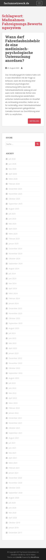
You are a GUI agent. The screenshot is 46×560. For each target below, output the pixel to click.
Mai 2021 (12, 453)
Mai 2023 (12, 343)
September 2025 (15, 204)
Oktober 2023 (14, 318)
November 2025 (15, 194)
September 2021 (15, 433)
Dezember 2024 (15, 248)
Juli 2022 (12, 383)
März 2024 (13, 293)
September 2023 (15, 323)
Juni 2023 (12, 338)
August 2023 (14, 328)
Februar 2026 (14, 184)
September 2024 (15, 263)
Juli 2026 (12, 159)
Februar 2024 (14, 298)
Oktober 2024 (14, 258)
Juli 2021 (12, 443)
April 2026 (13, 174)
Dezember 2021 (15, 418)
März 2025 (13, 233)
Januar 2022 (14, 413)
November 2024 (15, 253)
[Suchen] (37, 144)
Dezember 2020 (15, 478)
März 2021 (13, 463)
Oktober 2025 (14, 199)
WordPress (35, 557)
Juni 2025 (12, 218)
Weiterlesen (34, 121)
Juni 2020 (12, 507)
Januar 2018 (14, 527)
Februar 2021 (14, 468)
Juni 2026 (12, 164)
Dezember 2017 (15, 532)
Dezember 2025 (15, 189)
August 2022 (14, 378)
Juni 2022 (12, 388)
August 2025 (14, 208)
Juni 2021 (12, 448)
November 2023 (15, 313)
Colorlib (18, 557)
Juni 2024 (12, 278)
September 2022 (15, 373)
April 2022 (13, 398)
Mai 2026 (12, 169)
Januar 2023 (14, 353)
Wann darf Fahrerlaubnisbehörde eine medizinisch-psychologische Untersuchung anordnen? (22, 48)
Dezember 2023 (15, 308)
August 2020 (14, 498)
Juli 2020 (12, 502)
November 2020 (15, 483)
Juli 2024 (12, 273)
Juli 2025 (12, 213)
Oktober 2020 (14, 488)
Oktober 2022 (14, 368)
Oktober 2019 (14, 522)
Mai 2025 (12, 223)
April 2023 (13, 348)
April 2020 (13, 517)
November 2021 (15, 423)
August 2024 (14, 268)
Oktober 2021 (14, 428)
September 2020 (15, 493)
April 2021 (13, 458)
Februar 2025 (14, 238)
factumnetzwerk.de (16, 3)
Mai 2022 (12, 393)
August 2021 (14, 438)
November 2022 (15, 363)
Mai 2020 (12, 512)
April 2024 (13, 288)
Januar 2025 (14, 243)
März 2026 (13, 179)
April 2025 (13, 228)
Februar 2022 (14, 408)
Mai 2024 (12, 283)
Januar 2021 (14, 473)
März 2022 (13, 403)
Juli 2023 (12, 333)
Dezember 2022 (15, 358)
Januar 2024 (14, 303)
